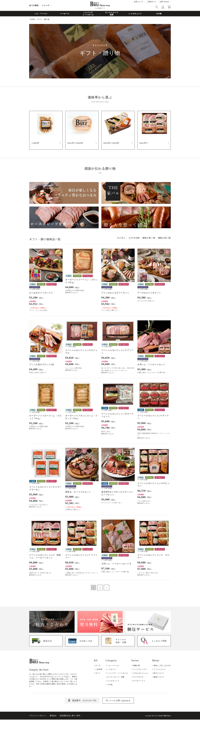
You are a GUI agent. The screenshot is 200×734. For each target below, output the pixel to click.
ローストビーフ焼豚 (111, 13)
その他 (159, 14)
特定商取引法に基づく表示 (70, 716)
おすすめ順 (134, 238)
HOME (32, 19)
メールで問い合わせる (119, 701)
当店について (138, 1)
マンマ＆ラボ (138, 677)
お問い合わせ (164, 1)
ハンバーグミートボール (88, 13)
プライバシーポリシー (37, 716)
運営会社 (53, 716)
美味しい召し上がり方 (162, 665)
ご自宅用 (98, 669)
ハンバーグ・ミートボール (117, 673)
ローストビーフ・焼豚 (115, 677)
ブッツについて (160, 669)
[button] (106, 587)
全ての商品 (34, 5)
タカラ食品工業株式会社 (163, 715)
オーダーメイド (139, 681)
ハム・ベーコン (41, 14)
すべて (98, 665)
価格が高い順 (164, 238)
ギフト (98, 673)
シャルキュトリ (135, 14)
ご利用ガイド (151, 1)
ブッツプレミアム (140, 669)
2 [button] (100, 588)
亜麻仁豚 (136, 665)
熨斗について (159, 673)
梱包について (159, 677)
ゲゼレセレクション (140, 673)
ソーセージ (64, 14)
